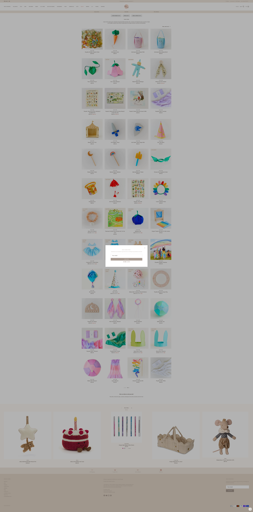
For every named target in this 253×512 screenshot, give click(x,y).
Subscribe (126, 259)
